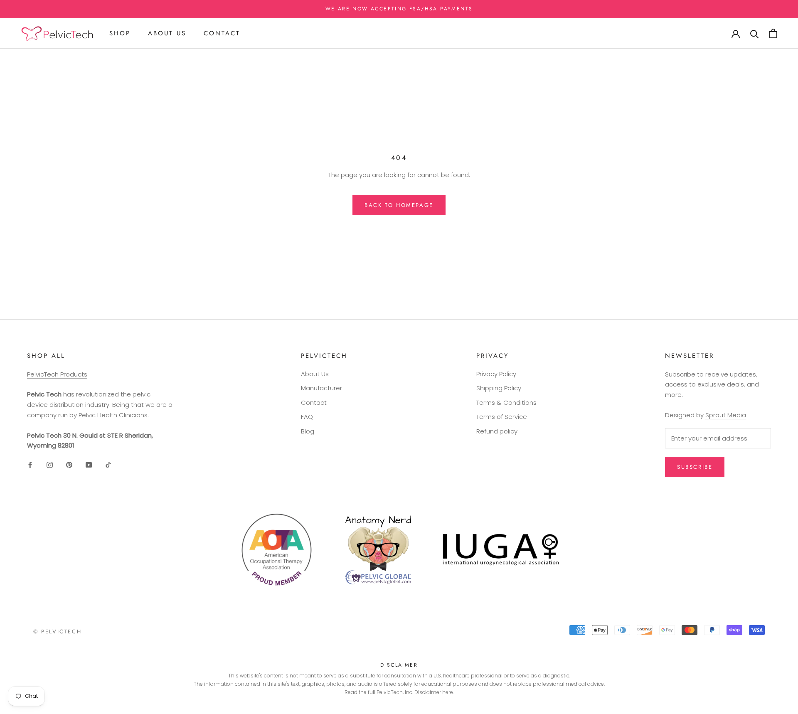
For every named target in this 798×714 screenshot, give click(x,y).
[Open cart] (773, 33)
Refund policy (496, 431)
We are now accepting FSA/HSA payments (399, 8)
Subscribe (694, 467)
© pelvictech (57, 631)
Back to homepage (399, 205)
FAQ (307, 416)
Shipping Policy (498, 388)
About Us (167, 33)
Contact (222, 33)
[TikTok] (108, 464)
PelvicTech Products (57, 374)
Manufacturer (321, 388)
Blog (307, 431)
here (447, 692)
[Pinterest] (69, 464)
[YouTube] (89, 464)
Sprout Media (725, 415)
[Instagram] (50, 464)
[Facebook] (30, 464)
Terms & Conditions (506, 402)
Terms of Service (501, 416)
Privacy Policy (496, 373)
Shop (120, 33)
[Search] (754, 33)
